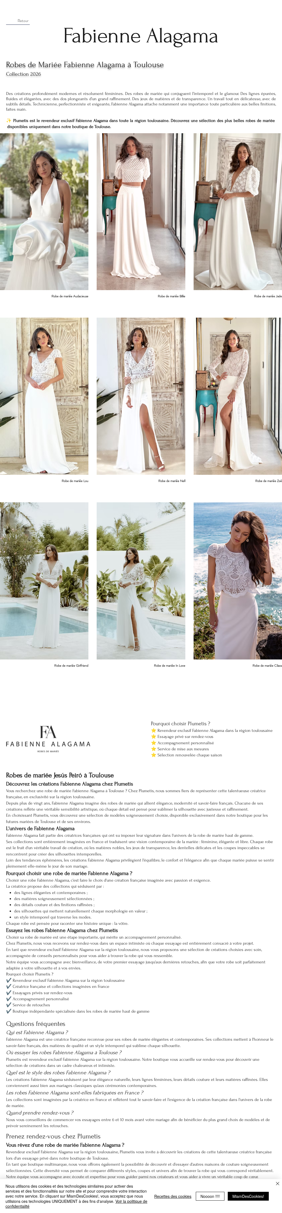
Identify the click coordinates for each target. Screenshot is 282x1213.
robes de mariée (147, 93)
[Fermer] (277, 1184)
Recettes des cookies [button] (172, 1196)
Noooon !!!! (210, 1196)
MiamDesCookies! (248, 1196)
